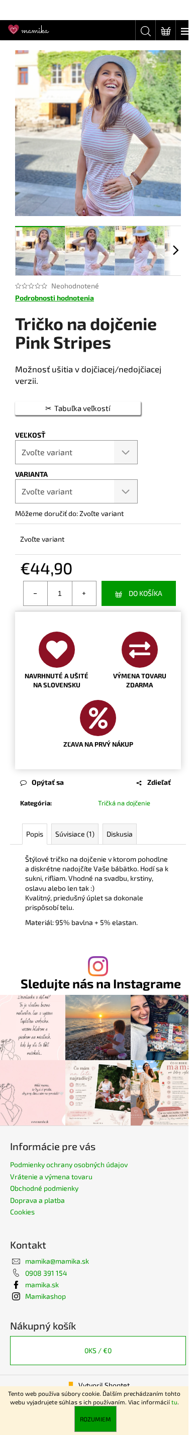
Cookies (22, 1211)
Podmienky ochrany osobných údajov (69, 1164)
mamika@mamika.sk (57, 1261)
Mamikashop (45, 1296)
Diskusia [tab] (120, 834)
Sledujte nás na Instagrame (101, 983)
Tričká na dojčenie (124, 803)
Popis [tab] (34, 834)
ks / (98, 1350)
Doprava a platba (37, 1200)
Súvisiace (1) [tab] (74, 834)
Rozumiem (95, 1418)
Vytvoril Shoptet (104, 1385)
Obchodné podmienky (44, 1188)
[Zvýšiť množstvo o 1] (84, 593)
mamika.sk (42, 1284)
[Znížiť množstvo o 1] (36, 593)
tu (174, 1401)
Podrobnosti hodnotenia (54, 297)
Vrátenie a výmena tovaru (51, 1176)
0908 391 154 (46, 1273)
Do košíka (145, 593)
